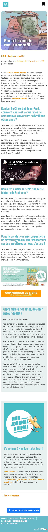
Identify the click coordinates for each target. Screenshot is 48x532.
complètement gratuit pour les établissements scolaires (24, 481)
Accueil (4, 518)
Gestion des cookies (10, 523)
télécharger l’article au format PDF (29, 61)
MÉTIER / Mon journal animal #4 (12, 56)
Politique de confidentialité (14, 521)
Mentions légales (18, 518)
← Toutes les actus (10, 495)
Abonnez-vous (10, 471)
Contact (31, 518)
